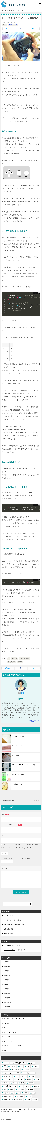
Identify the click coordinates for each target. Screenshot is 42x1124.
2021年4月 (7, 980)
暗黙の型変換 (20, 1096)
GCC (21, 1066)
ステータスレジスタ (29, 1073)
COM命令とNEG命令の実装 (12, 920)
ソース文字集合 (7, 1076)
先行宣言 (29, 1079)
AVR (31, 1063)
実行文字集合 (20, 1089)
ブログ (32, 1076)
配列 (28, 1100)
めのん (19, 945)
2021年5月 (7, 975)
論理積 (20, 662)
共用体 (37, 1079)
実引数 (11, 1089)
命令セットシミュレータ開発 (12, 1046)
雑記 (5, 1050)
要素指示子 (7, 1099)
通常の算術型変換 (18, 1099)
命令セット (10, 1086)
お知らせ (6, 1023)
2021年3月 (7, 984)
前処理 (23, 1083)
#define (6, 1063)
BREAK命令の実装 (9, 915)
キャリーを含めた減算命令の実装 (14, 924)
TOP (8, 1109)
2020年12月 (7, 998)
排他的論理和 (12, 662)
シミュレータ (11, 1073)
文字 (18, 1093)
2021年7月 (7, 966)
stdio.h (36, 1066)
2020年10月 (7, 1007)
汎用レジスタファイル (18, 774)
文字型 (33, 1093)
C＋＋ (12, 1066)
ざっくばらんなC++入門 (11, 1032)
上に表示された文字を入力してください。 (16, 858)
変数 (5, 1089)
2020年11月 (7, 1002)
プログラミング (13, 24)
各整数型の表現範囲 (8, 800)
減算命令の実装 (16, 755)
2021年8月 (7, 962)
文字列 (25, 1093)
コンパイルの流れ (9, 945)
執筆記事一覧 (34, 721)
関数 (35, 1099)
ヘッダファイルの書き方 (18, 736)
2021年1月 (7, 993)
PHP (28, 1066)
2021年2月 (7, 989)
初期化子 (14, 1082)
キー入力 (14, 658)
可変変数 (31, 1082)
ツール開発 (7, 1036)
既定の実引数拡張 (8, 1096)
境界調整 (36, 1086)
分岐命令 (6, 1082)
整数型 (30, 1089)
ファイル (24, 1076)
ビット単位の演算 (24, 658)
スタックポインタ (17, 746)
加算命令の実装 (8, 933)
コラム (4, 24)
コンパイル (26, 1069)
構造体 (29, 1096)
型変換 (27, 1086)
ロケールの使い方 (34, 800)
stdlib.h (6, 1069)
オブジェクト (15, 1069)
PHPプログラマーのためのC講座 (14, 1019)
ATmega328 (18, 1063)
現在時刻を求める (17, 784)
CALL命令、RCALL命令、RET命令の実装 (23, 765)
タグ (17, 1076)
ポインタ (19, 1079)
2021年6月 (7, 971)
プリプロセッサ (8, 1079)
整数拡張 (6, 1093)
